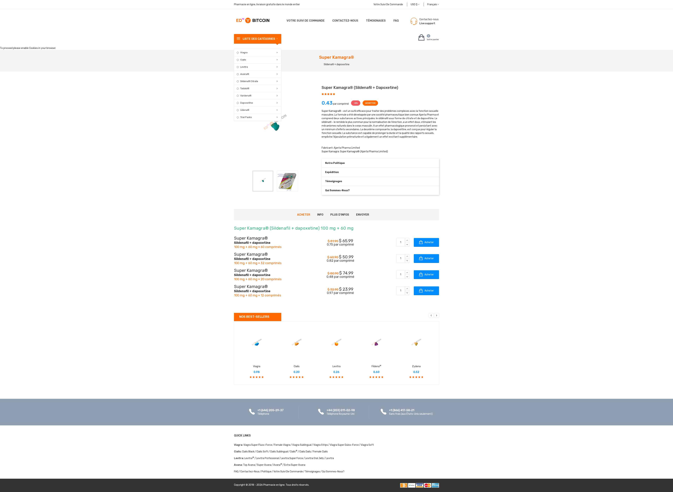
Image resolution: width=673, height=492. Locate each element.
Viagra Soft (367, 444)
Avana (277, 464)
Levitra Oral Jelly (314, 458)
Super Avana (264, 464)
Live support (427, 23)
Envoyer (362, 214)
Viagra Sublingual (301, 444)
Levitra (244, 67)
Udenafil (244, 110)
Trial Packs (246, 117)
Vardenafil (245, 95)
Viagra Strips (320, 444)
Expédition (332, 172)
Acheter (303, 214)
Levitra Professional (267, 458)
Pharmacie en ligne (274, 484)
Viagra (243, 52)
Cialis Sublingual (279, 451)
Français (432, 4)
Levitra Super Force (292, 458)
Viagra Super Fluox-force (257, 444)
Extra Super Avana (294, 464)
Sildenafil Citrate (249, 81)
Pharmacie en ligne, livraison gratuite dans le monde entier (267, 4)
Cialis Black (248, 451)
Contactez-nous (345, 20)
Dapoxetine (246, 102)
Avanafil (244, 74)
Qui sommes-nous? (337, 190)
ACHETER (370, 103)
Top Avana (249, 464)
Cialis (243, 59)
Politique (266, 471)
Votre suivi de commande (388, 4)
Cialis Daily (305, 451)
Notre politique (335, 163)
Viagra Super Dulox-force (344, 444)
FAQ (396, 20)
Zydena (416, 366)
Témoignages (376, 20)
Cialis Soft (262, 451)
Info (320, 214)
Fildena (376, 366)
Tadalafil (244, 88)
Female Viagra (282, 444)
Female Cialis (320, 451)
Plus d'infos (339, 214)
